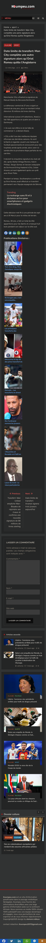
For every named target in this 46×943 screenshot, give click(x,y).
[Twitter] (10, 233)
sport (16, 45)
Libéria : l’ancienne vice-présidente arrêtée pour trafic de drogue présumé (28, 642)
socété (17, 729)
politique (18, 696)
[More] (27, 233)
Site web (10, 608)
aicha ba (20, 648)
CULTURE (17, 834)
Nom (9, 588)
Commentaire (13, 559)
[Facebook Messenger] (23, 233)
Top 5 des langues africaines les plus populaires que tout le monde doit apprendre (20, 843)
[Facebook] (6, 233)
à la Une (8, 45)
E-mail (9, 598)
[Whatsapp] (19, 233)
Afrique (8, 834)
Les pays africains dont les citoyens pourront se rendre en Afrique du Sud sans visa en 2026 (22, 801)
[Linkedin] (14, 233)
